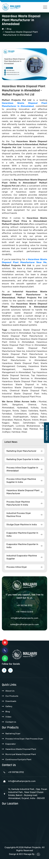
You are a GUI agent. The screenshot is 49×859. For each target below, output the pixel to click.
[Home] (3, 29)
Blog (9, 29)
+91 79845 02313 (24, 611)
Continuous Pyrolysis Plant (18, 759)
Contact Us (10, 722)
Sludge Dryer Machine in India (21, 524)
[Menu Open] (45, 7)
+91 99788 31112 (24, 605)
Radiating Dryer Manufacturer (21, 451)
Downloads (10, 701)
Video (8, 717)
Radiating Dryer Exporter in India (22, 459)
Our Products (11, 696)
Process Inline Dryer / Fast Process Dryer (24, 739)
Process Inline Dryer (16, 567)
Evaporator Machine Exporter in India (22, 534)
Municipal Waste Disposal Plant (20, 754)
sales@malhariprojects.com (24, 624)
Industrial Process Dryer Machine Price (18, 515)
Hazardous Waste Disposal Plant (20, 749)
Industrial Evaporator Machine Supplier (21, 557)
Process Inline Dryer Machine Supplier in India (21, 480)
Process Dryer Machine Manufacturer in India (18, 503)
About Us (9, 691)
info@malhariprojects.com (24, 618)
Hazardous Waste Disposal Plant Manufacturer (22, 492)
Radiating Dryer (12, 733)
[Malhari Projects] (11, 7)
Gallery (8, 706)
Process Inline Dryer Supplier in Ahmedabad (22, 469)
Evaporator (10, 744)
